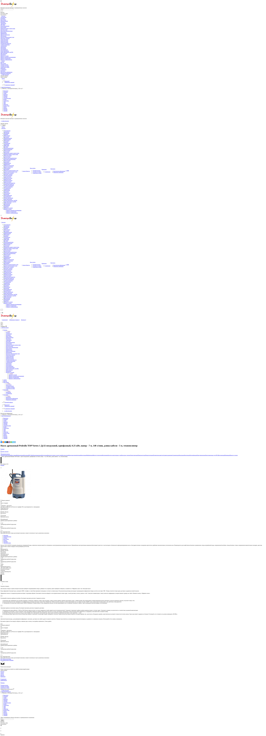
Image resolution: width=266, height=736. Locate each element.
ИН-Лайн (30, 455)
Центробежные (193, 455)
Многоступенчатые (97, 455)
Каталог (8, 332)
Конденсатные (65, 455)
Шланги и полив (13, 374)
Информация (4, 680)
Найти (2, 720)
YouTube (5, 97)
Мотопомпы (105, 455)
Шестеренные (221, 455)
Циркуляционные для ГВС (211, 455)
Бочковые (8, 455)
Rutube (5, 99)
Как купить (8, 384)
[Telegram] (15, 442)
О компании (3, 679)
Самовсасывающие (167, 455)
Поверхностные (141, 455)
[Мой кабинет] (1, 311)
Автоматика (3, 455)
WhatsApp (5, 104)
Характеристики (7, 536)
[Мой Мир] (5, 442)
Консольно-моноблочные (75, 455)
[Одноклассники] (3, 442)
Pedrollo (2, 465)
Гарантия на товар (5, 687)
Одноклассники (7, 98)
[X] (7, 442)
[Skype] (13, 442)
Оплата (5, 540)
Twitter (4, 93)
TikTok (5, 107)
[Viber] (9, 442)
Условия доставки (5, 686)
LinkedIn (5, 110)
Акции (2, 672)
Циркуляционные (201, 455)
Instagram (5, 94)
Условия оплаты (4, 685)
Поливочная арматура (158, 455)
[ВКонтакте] (1, 442)
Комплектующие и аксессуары (54, 455)
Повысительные (149, 455)
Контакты (8, 397)
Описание (5, 535)
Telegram (5, 95)
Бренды (2, 675)
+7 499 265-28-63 (5, 74)
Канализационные (37, 455)
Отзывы (5, 537)
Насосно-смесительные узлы (114, 455)
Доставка (5, 541)
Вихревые (26, 455)
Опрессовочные (134, 455)
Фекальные (181, 455)
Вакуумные (13, 455)
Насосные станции (125, 455)
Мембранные (89, 455)
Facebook (5, 92)
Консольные (83, 455)
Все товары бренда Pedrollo (7, 660)
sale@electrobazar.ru (6, 87)
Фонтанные (187, 455)
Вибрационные (20, 455)
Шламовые (227, 455)
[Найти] (2, 11)
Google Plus (6, 100)
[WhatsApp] (11, 442)
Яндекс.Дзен (6, 105)
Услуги (2, 674)
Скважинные (175, 455)
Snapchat (5, 109)
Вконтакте (5, 90)
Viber (4, 102)
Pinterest (5, 108)
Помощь (3, 682)
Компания (8, 392)
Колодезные (44, 455)
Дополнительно (7, 542)
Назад (8, 331)
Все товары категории (6, 659)
